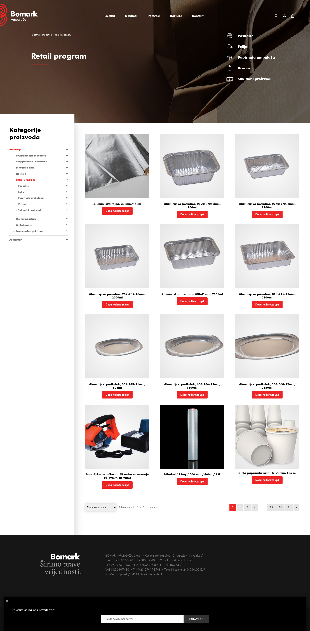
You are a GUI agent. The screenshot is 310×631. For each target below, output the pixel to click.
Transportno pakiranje (30, 231)
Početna (109, 16)
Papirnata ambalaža (256, 57)
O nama (131, 16)
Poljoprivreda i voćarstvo (31, 161)
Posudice (245, 36)
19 (271, 507)
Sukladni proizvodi (254, 79)
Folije (242, 46)
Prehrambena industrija (31, 155)
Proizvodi (153, 16)
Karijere (176, 16)
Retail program (25, 179)
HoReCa (21, 173)
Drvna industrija (26, 218)
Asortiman (15, 239)
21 (289, 507)
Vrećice (244, 68)
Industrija (47, 34)
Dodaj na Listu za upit (117, 210)
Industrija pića (25, 167)
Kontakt (198, 16)
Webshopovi (24, 225)
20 (280, 507)
